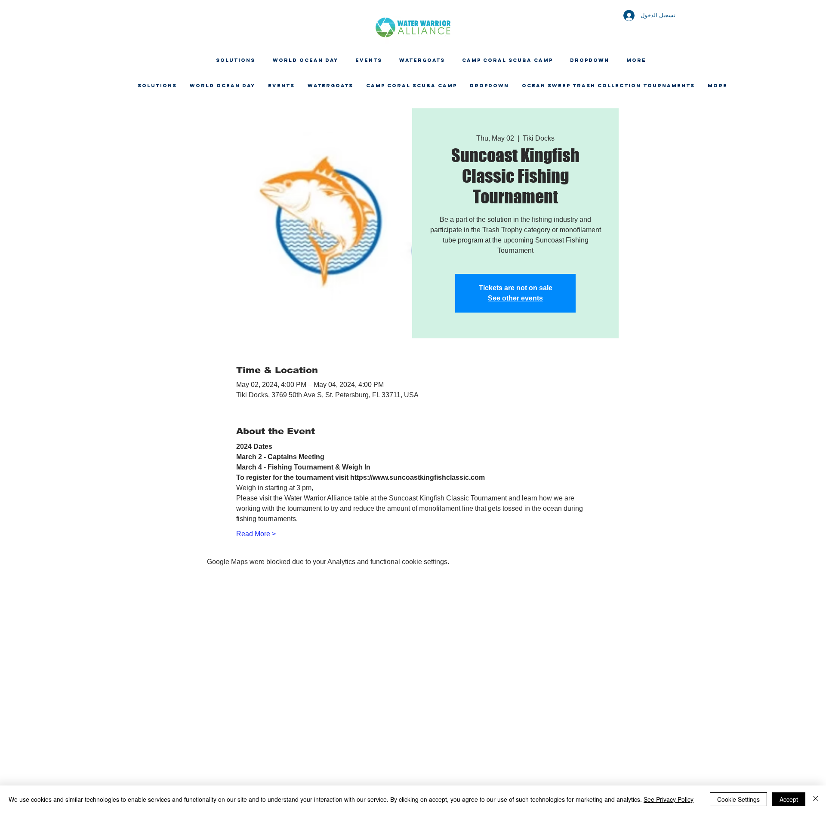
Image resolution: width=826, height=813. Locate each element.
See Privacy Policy (668, 799)
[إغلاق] (816, 799)
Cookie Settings (738, 799)
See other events (515, 298)
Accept (789, 799)
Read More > (256, 533)
